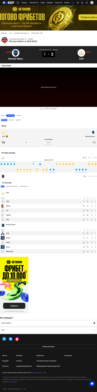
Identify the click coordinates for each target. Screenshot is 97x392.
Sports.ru (7, 377)
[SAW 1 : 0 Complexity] (88, 51)
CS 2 (10, 33)
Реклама (19, 361)
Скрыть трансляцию (50, 108)
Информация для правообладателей (48, 366)
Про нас (4, 355)
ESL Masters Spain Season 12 (21, 33)
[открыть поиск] (78, 2)
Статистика (10, 115)
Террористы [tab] (23, 186)
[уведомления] (82, 2)
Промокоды (68, 355)
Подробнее (13, 381)
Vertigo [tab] (4, 120)
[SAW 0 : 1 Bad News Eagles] (86, 52)
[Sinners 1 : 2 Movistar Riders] (10, 51)
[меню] (18, 2)
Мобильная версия (48, 346)
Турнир (18, 115)
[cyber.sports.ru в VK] (11, 339)
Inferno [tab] (11, 120)
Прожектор (40, 355)
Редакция (5, 361)
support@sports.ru (37, 372)
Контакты (5, 366)
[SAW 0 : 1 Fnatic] (89, 52)
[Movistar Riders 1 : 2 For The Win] (7, 52)
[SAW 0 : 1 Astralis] (87, 52)
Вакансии (19, 355)
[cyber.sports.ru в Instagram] (17, 339)
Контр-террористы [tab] (12, 186)
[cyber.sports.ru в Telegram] (4, 339)
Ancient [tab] (18, 120)
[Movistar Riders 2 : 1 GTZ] (9, 51)
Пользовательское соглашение (46, 361)
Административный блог (24, 366)
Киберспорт (4, 33)
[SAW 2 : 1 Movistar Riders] (8, 52)
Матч (3, 115)
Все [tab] (3, 186)
